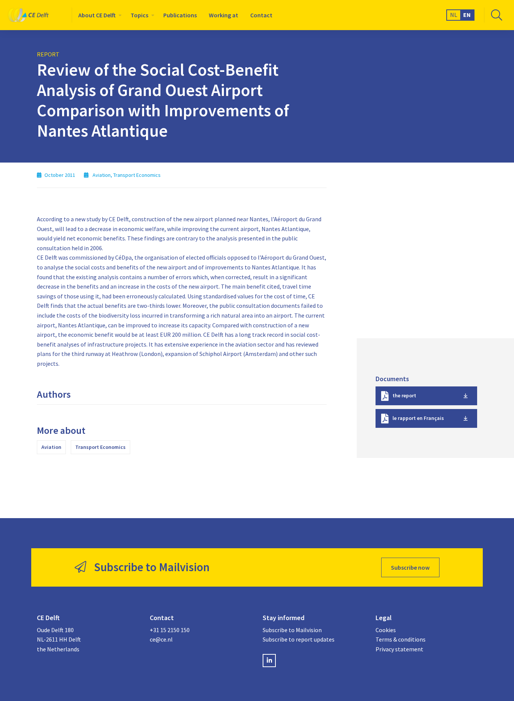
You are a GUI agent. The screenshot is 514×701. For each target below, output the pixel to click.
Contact (261, 15)
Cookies (386, 630)
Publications (180, 15)
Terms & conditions (401, 639)
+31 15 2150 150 (170, 630)
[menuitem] (98, 15)
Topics (139, 15)
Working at (223, 15)
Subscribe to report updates (299, 639)
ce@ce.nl (161, 639)
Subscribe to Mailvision (292, 630)
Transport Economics (100, 447)
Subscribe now (410, 567)
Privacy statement (399, 649)
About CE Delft (97, 15)
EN (467, 14)
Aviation (51, 447)
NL (453, 14)
